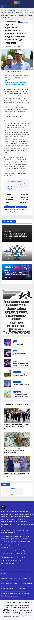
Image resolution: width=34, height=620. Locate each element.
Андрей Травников (14, 209)
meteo (13, 494)
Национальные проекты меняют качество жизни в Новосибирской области (20, 396)
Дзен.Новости (24, 22)
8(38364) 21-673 (21, 557)
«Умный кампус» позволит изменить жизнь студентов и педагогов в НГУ (21, 365)
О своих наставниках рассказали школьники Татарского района (10, 198)
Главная (3, 10)
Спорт (25, 207)
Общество (11, 10)
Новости (15, 341)
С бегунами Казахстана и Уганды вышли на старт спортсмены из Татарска (23, 198)
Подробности (14, 212)
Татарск (13, 488)
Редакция (9, 46)
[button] (31, 7)
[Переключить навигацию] (17, 7)
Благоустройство (22, 10)
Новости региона (17, 371)
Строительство (24, 212)
